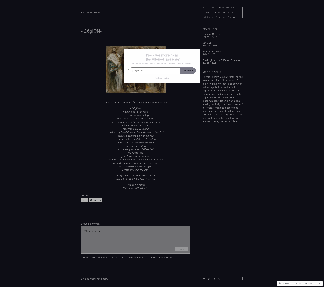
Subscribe (188, 70)
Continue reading (162, 78)
